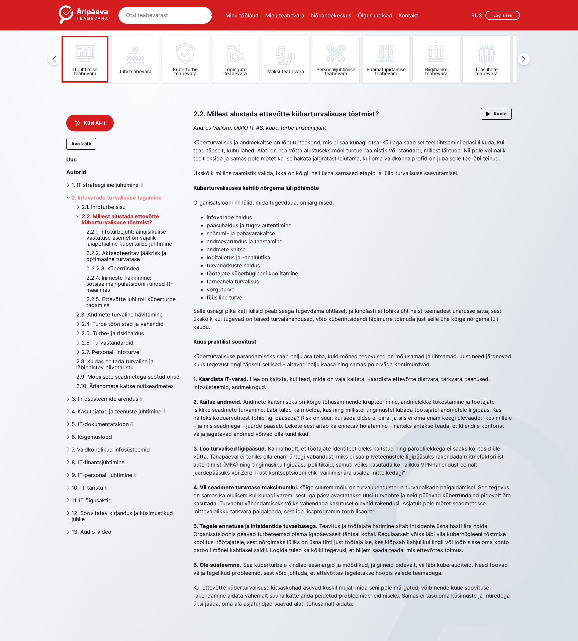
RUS (476, 15)
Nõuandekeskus (331, 15)
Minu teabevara (284, 15)
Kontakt (408, 15)
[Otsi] (213, 15)
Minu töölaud (242, 15)
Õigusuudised (375, 15)
